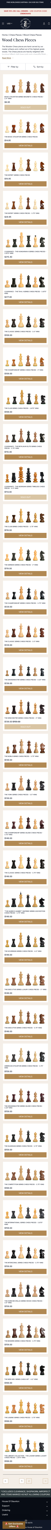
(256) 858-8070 (25, 1523)
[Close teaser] (26, 1520)
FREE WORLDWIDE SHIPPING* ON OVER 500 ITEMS (25, 2)
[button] (13, 1525)
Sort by (40, 67)
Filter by (14, 67)
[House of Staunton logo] (25, 23)
